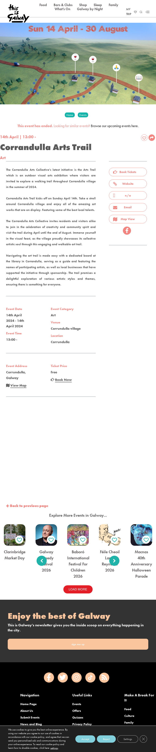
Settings (128, 739)
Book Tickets (127, 172)
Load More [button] (78, 589)
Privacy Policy (82, 724)
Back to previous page (28, 505)
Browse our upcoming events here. (115, 125)
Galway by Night (90, 9)
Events (76, 704)
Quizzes (77, 717)
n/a (128, 195)
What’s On (62, 9)
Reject (106, 739)
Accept (85, 739)
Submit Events (30, 717)
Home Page (28, 704)
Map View (128, 219)
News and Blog (31, 724)
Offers (76, 711)
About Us (26, 711)
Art (3, 157)
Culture (129, 716)
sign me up (78, 644)
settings (54, 748)
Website (127, 184)
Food (127, 709)
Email (128, 207)
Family (129, 723)
